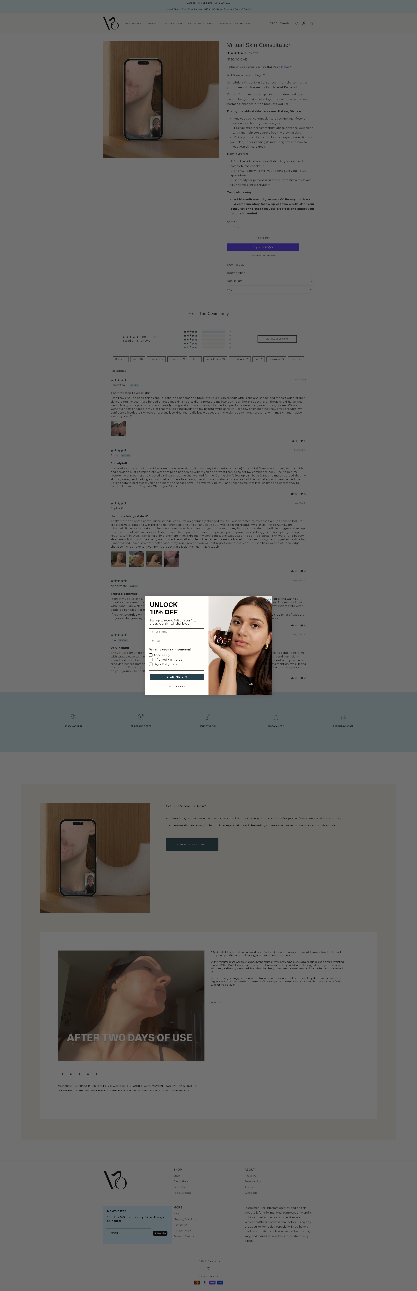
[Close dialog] (268, 600)
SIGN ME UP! (176, 676)
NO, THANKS (176, 686)
